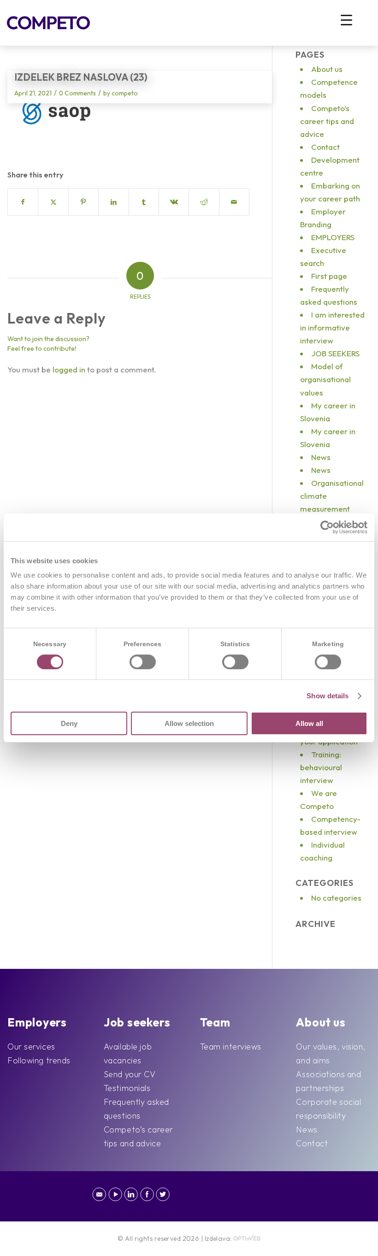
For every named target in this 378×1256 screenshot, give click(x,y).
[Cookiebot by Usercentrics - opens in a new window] (327, 527)
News (321, 457)
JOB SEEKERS (335, 353)
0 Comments (77, 93)
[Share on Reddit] (204, 202)
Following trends (39, 1060)
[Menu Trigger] (346, 19)
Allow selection (189, 723)
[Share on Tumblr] (144, 202)
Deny (69, 723)
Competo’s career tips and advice (327, 121)
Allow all (309, 723)
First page (329, 276)
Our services (31, 1046)
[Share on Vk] (174, 202)
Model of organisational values (325, 379)
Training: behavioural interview (321, 767)
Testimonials (127, 1088)
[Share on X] (53, 202)
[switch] (143, 662)
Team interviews (230, 1046)
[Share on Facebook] (23, 202)
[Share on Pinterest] (83, 202)
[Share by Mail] (234, 202)
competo (125, 93)
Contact (325, 147)
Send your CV (130, 1074)
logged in (69, 369)
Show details (327, 696)
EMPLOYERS (332, 237)
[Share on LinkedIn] (113, 202)
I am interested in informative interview (332, 327)
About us (327, 69)
